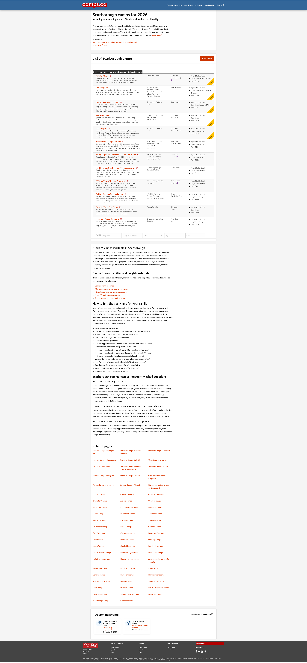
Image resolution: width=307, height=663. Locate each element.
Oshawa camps (99, 575)
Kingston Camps (99, 520)
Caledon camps (154, 526)
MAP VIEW (208, 58)
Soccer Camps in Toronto (130, 485)
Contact (85, 653)
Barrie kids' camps (156, 533)
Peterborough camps (129, 552)
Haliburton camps (155, 552)
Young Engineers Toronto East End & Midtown (116, 154)
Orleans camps (126, 600)
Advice (199, 5)
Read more (156, 35)
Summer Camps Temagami (103, 475)
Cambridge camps (128, 546)
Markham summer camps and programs (111, 289)
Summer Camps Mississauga (104, 460)
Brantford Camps (127, 514)
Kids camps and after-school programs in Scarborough (115, 42)
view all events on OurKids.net (201, 614)
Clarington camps (127, 533)
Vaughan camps (154, 501)
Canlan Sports (102, 87)
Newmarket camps (100, 526)
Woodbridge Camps (101, 600)
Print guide (114, 649)
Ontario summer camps (158, 460)
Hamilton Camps (155, 507)
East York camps (99, 533)
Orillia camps (98, 539)
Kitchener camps (127, 520)
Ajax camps (153, 568)
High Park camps (127, 575)
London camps (126, 526)
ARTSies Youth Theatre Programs (111, 181)
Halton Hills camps (100, 568)
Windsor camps (99, 494)
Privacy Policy (150, 660)
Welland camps (126, 587)
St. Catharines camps (101, 559)
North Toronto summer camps (107, 295)
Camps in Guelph (127, 494)
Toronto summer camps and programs (110, 298)
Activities (189, 5)
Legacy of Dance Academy (107, 219)
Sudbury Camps (154, 539)
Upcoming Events (100, 45)
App (112, 652)
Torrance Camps (155, 514)
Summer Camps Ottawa (158, 466)
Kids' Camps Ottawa (101, 466)
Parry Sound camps (100, 594)
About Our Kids (87, 649)
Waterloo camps (127, 539)
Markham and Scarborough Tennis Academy (115, 168)
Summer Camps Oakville (130, 460)
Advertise (86, 651)
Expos (113, 650)
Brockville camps (155, 546)
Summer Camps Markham (159, 450)
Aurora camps (126, 501)
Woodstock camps (156, 581)
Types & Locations (174, 5)
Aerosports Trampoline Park (109, 141)
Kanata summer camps (129, 559)
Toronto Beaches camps (130, 594)
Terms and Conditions (128, 660)
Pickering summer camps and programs (111, 292)
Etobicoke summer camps (103, 485)
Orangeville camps (156, 494)
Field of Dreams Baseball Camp (110, 194)
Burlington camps (100, 507)
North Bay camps (100, 546)
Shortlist (210, 5)
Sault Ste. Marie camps (102, 552)
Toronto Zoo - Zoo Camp (107, 207)
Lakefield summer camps (158, 587)
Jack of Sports (102, 128)
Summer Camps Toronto (130, 475)
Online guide (115, 647)
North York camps (128, 568)
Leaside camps (126, 581)
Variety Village (102, 76)
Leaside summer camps (104, 286)
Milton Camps (98, 514)
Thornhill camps (155, 520)
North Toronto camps (101, 581)
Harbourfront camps (156, 575)
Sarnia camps (98, 587)
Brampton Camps (100, 501)
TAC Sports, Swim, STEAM (107, 102)
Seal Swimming (102, 115)
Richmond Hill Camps (129, 507)
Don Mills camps (155, 594)
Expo (140, 650)
